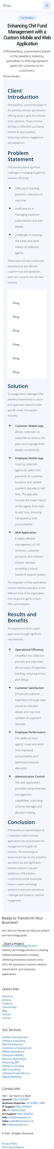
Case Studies (9, 1007)
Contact (6, 1018)
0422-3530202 (25, 1114)
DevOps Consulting (13, 1066)
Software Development (15, 1037)
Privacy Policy (9, 1143)
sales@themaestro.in (22, 1121)
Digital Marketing (11, 1076)
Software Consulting (13, 1040)
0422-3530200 (21, 1099)
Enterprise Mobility (13, 1055)
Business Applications (14, 1058)
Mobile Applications (13, 1051)
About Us (7, 996)
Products (7, 1003)
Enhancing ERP (10, 1062)
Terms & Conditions (13, 1147)
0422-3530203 (24, 1106)
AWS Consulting (11, 1069)
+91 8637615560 (16, 1110)
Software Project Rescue (16, 1073)
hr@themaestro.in (17, 1124)
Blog (4, 1010)
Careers (6, 1014)
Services (7, 1000)
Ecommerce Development (17, 1048)
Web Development (12, 1044)
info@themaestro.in (19, 1117)
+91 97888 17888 (35, 1103)
